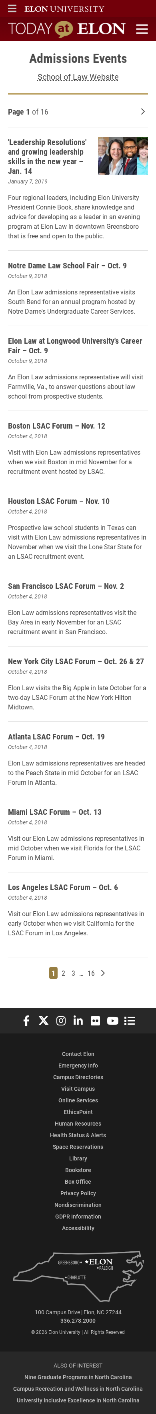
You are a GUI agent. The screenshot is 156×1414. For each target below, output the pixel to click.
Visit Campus (78, 1088)
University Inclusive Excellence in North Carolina (78, 1400)
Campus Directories (78, 1077)
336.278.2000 (78, 1320)
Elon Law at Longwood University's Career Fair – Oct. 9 (75, 345)
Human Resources (78, 1123)
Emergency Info (78, 1065)
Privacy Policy (78, 1193)
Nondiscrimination (78, 1205)
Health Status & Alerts (78, 1135)
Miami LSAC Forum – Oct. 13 (55, 811)
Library (78, 1158)
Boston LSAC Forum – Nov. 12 (56, 425)
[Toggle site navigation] (141, 29)
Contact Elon (78, 1053)
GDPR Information (78, 1216)
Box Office (78, 1181)
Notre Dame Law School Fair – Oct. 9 (67, 265)
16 (92, 973)
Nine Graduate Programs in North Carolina (78, 1377)
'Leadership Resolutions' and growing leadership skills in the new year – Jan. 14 (47, 156)
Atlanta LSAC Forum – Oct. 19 (56, 736)
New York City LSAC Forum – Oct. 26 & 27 (76, 661)
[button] (12, 8)
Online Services (78, 1100)
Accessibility (78, 1228)
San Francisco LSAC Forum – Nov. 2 (66, 585)
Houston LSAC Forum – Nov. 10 (59, 501)
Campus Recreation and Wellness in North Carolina (78, 1388)
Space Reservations (78, 1146)
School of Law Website (78, 76)
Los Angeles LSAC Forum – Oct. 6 (63, 887)
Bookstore (78, 1170)
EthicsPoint (78, 1112)
